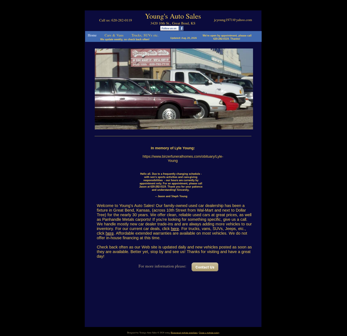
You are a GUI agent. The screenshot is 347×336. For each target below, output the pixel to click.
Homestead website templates (184, 332)
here (175, 228)
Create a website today (209, 332)
